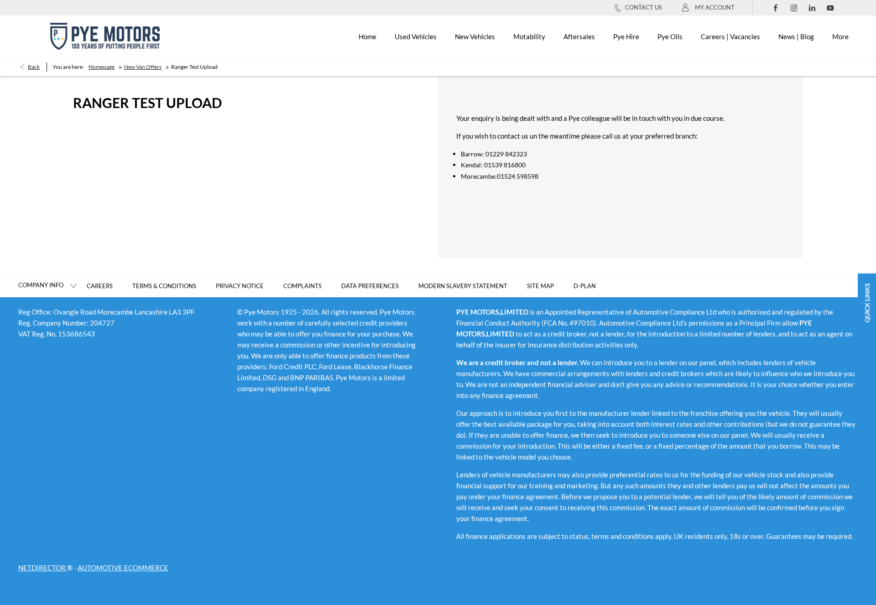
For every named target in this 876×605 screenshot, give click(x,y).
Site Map (540, 286)
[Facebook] (775, 8)
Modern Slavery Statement (462, 286)
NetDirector (42, 568)
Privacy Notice (240, 286)
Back (34, 66)
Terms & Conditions (164, 286)
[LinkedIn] (812, 8)
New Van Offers (143, 66)
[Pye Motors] (105, 36)
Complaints (302, 286)
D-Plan (585, 286)
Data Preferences (370, 286)
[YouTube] (830, 8)
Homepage (102, 66)
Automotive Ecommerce (123, 568)
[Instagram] (794, 8)
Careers (100, 286)
